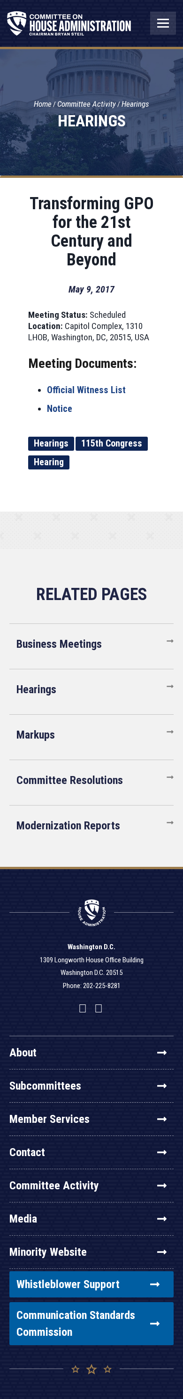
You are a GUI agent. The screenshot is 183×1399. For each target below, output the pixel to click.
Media (23, 1218)
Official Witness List (86, 390)
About (23, 1052)
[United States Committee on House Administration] (69, 28)
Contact (27, 1152)
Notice (59, 408)
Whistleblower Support (68, 1284)
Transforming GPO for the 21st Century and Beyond (92, 232)
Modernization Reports (68, 825)
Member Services (49, 1119)
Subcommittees (45, 1085)
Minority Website (48, 1252)
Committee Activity (86, 104)
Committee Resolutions (69, 780)
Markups (35, 734)
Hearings (135, 104)
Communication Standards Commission (75, 1324)
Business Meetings (59, 644)
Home (43, 104)
